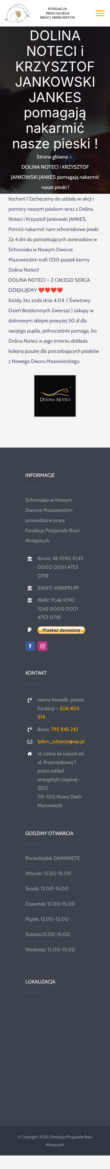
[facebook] (30, 646)
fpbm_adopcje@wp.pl (61, 741)
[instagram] (42, 646)
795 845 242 (64, 729)
